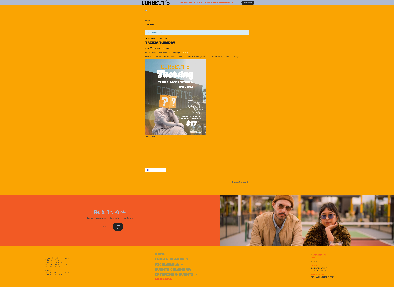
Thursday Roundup (239, 182)
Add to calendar (155, 170)
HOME (181, 3)
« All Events (150, 24)
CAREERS (163, 279)
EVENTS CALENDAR (212, 3)
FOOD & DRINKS (188, 3)
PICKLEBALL (200, 3)
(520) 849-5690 (317, 262)
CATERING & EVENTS (224, 3)
